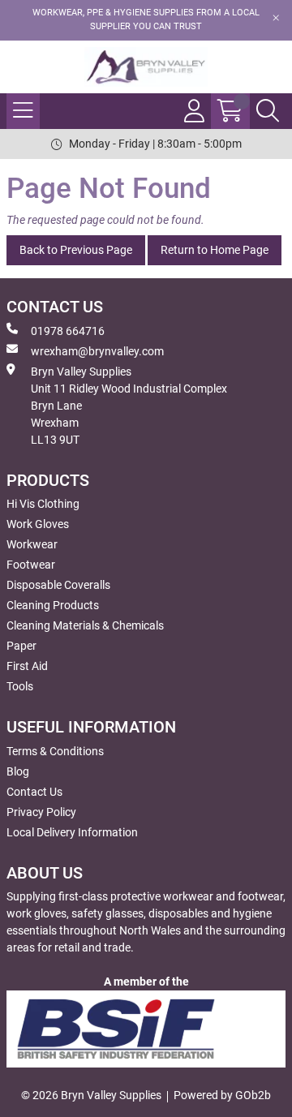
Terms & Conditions (55, 751)
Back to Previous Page (75, 249)
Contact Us (34, 791)
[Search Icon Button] (268, 111)
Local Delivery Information (72, 832)
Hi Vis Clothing (42, 503)
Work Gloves (37, 524)
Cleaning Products (52, 605)
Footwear (30, 564)
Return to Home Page (214, 249)
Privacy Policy (41, 812)
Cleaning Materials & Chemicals (85, 625)
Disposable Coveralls (58, 584)
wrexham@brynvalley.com (97, 351)
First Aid (27, 665)
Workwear (32, 544)
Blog (17, 771)
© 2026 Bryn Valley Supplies (91, 1095)
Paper (21, 645)
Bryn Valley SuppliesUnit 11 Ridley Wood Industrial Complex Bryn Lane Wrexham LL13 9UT (129, 405)
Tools (19, 686)
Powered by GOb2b (222, 1095)
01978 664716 (68, 330)
